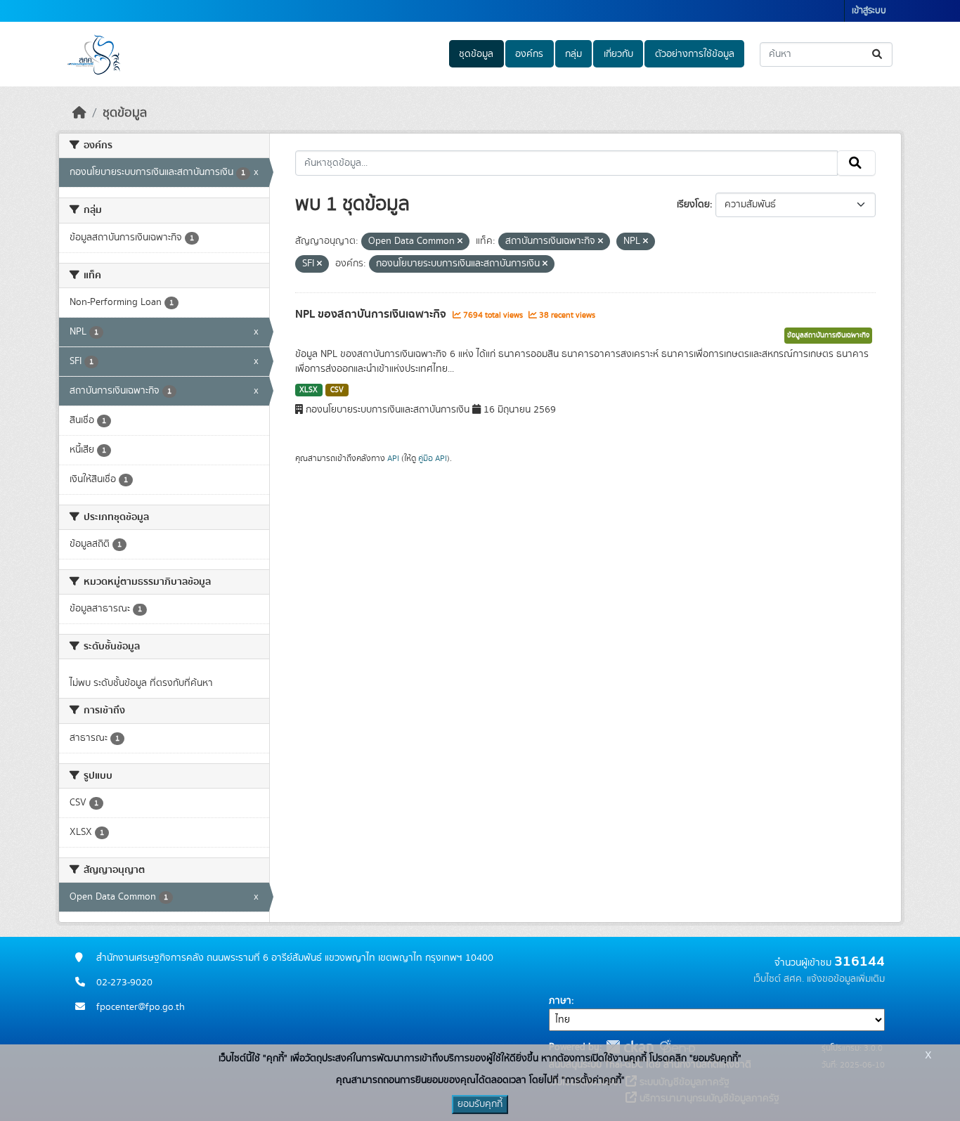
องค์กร (529, 54)
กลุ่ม (573, 54)
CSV (337, 390)
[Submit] (878, 54)
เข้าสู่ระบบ (869, 11)
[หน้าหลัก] (79, 113)
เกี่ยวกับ (618, 54)
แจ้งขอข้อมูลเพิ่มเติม (846, 979)
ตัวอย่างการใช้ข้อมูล (694, 54)
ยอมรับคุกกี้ (480, 1104)
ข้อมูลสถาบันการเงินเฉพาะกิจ (828, 335)
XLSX (308, 390)
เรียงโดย (693, 204)
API (393, 458)
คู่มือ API (432, 458)
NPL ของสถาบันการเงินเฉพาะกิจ (372, 314)
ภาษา (560, 1001)
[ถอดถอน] (460, 241)
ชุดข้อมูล (476, 54)
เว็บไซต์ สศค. (778, 979)
